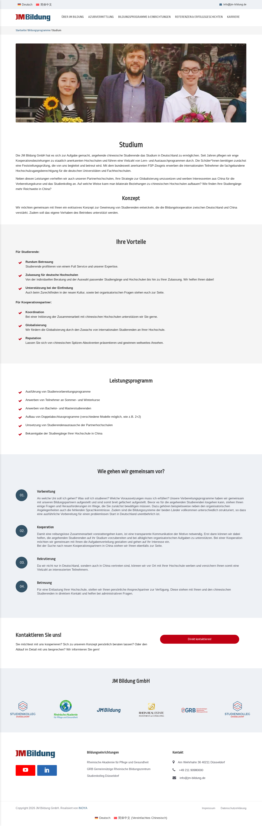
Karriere (233, 17)
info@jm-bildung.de (234, 4)
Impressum (208, 808)
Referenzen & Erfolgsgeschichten (199, 17)
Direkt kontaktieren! (199, 639)
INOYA (83, 808)
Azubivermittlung (101, 17)
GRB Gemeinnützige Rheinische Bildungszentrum (118, 769)
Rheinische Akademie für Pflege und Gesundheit (117, 762)
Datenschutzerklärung (233, 808)
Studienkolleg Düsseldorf (103, 775)
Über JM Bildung (72, 17)
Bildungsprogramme (39, 30)
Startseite (21, 30)
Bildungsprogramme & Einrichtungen (144, 17)
